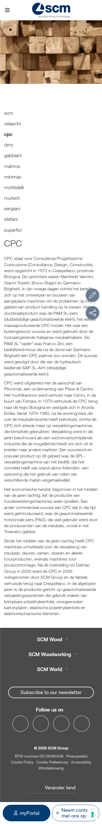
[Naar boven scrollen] (92, 790)
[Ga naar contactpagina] (92, 295)
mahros (12, 166)
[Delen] (92, 313)
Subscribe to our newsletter (51, 692)
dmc (8, 145)
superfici (12, 230)
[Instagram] (81, 723)
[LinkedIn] (61, 723)
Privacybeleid (76, 756)
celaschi (12, 123)
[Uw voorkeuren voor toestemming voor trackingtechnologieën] (92, 814)
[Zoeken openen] (94, 10)
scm (8, 113)
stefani (11, 219)
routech (12, 198)
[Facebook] (20, 723)
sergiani (12, 208)
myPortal (29, 813)
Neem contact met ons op (77, 813)
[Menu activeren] (7, 10)
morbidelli (14, 187)
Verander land (60, 787)
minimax (12, 177)
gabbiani (12, 155)
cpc (8, 134)
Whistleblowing (51, 768)
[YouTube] (41, 723)
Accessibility (81, 762)
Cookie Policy (22, 762)
